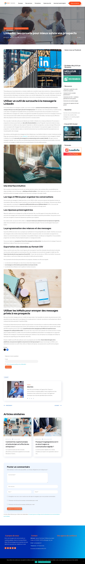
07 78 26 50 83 (40, 545)
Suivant (57, 405)
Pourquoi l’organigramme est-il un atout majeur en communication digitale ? (47, 444)
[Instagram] (33, 398)
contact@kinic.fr (37, 543)
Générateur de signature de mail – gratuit (71, 104)
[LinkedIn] (31, 398)
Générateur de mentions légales (70, 101)
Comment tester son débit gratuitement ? (69, 93)
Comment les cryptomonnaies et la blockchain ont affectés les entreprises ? (17, 444)
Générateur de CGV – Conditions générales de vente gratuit (70, 97)
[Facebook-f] (5, 548)
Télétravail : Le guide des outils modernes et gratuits (70, 90)
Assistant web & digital (60, 3)
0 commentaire (22, 37)
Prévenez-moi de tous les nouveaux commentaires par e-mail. (23, 500)
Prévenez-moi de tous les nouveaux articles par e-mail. (22, 504)
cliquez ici (25, 136)
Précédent (9, 405)
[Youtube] (15, 548)
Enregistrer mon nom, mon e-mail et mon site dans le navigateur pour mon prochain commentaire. (32, 496)
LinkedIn (6, 377)
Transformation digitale (21, 28)
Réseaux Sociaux (8, 28)
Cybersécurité (47, 3)
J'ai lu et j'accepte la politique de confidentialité (16, 364)
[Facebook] (29, 398)
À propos (20, 3)
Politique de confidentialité (44, 562)
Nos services (28, 3)
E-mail (6, 359)
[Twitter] (27, 398)
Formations (38, 3)
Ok (36, 562)
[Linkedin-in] (8, 548)
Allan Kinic (7, 37)
